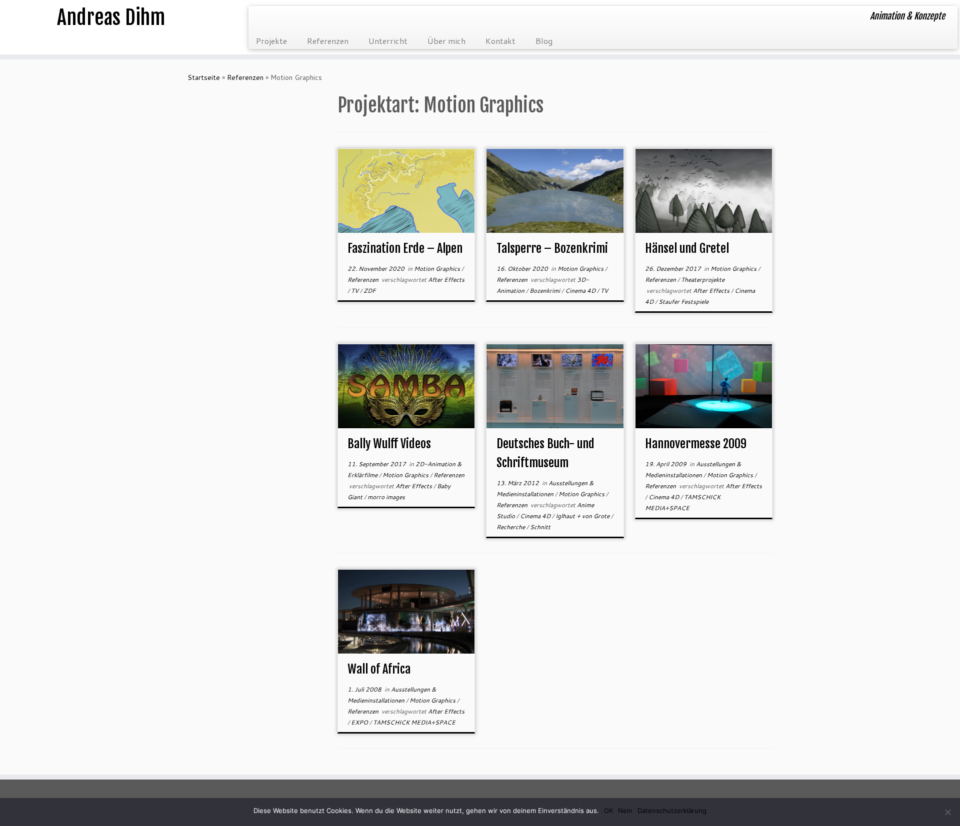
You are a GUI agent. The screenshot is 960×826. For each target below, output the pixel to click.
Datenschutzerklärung (672, 811)
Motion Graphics (438, 268)
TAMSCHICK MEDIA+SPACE (414, 722)
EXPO (360, 722)
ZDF (370, 290)
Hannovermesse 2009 (695, 443)
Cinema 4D (581, 290)
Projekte (271, 40)
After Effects (446, 279)
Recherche (511, 527)
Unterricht (388, 40)
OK (608, 811)
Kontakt (501, 40)
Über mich (447, 40)
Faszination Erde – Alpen (405, 248)
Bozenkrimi (546, 290)
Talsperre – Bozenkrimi (552, 248)
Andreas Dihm (111, 17)
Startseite (204, 77)
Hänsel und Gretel (687, 248)
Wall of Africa (379, 669)
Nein (625, 811)
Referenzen (327, 40)
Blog (544, 40)
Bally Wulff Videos (389, 443)
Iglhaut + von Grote (583, 516)
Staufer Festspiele (683, 301)
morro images (386, 497)
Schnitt (540, 527)
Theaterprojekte (702, 279)
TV (355, 290)
